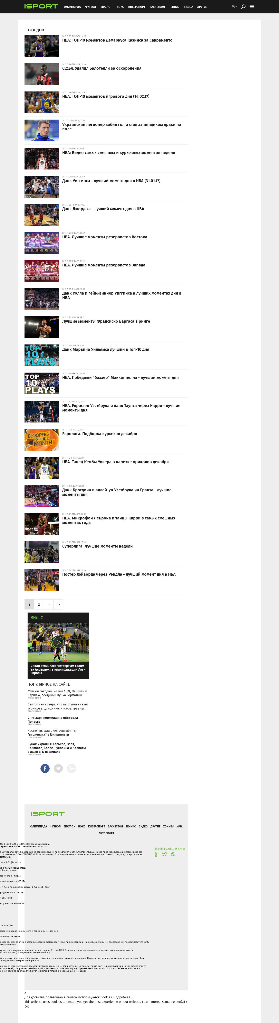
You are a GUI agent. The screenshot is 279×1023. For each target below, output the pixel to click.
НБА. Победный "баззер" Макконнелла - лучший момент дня (120, 377)
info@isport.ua (13, 862)
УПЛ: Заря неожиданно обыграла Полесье (53, 719)
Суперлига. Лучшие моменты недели (97, 546)
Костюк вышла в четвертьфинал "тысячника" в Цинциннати (52, 732)
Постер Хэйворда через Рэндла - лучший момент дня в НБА (119, 574)
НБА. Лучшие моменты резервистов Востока (104, 237)
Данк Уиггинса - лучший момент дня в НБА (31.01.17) (111, 180)
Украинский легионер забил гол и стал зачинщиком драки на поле (121, 126)
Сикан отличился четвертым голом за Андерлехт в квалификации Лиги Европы (58, 669)
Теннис (174, 6)
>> (58, 604)
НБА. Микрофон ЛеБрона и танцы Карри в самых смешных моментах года (118, 520)
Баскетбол (157, 6)
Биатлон (106, 6)
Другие (202, 6)
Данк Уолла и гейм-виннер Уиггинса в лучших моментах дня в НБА (121, 295)
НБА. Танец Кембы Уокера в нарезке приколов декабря (115, 462)
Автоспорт (106, 833)
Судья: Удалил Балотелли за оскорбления (102, 68)
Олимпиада (72, 6)
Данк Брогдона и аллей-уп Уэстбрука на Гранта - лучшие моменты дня (117, 492)
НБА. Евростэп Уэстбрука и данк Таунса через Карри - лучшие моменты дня (121, 407)
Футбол (90, 6)
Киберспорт (136, 6)
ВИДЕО (188, 6)
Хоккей (168, 826)
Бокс (120, 6)
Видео (37, 617)
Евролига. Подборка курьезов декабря (99, 433)
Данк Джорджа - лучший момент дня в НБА (103, 209)
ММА (179, 826)
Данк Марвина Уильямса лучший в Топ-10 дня (105, 349)
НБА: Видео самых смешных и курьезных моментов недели (118, 152)
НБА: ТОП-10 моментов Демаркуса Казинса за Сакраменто (117, 40)
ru (233, 6)
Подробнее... (123, 997)
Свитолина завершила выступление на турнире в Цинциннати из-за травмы (58, 706)
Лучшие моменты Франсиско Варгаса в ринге (106, 321)
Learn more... (151, 1001)
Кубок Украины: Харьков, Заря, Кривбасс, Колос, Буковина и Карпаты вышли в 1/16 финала (57, 747)
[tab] (45, 768)
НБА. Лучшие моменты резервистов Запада (103, 265)
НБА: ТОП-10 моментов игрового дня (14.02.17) (105, 96)
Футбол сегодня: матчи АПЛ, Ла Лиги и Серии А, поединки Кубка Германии (57, 693)
